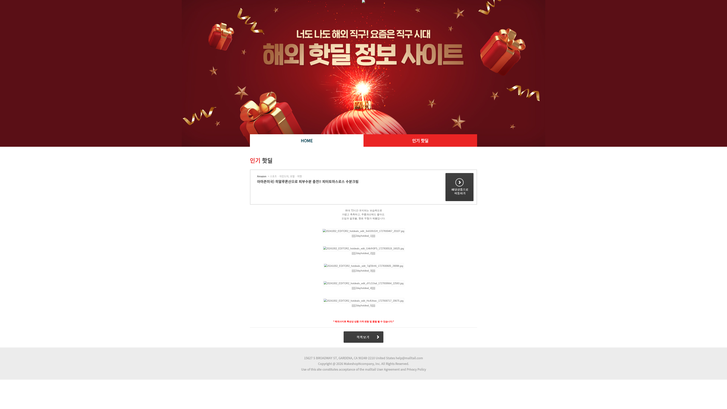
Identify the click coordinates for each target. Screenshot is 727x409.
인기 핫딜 (420, 140)
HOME (307, 140)
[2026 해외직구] (363, 67)
